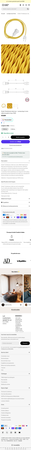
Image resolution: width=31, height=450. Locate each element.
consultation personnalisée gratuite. (15, 156)
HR (23, 447)
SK (14, 448)
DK (14, 447)
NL (7, 448)
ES (16, 447)
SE (16, 448)
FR (18, 447)
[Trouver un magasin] (20, 5)
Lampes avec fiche (11, 13)
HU (25, 447)
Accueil (3, 13)
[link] (8, 261)
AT (3, 447)
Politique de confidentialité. (7, 348)
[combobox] (15, 9)
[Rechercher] (28, 9)
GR (21, 447)
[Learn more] (3, 122)
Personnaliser (8, 119)
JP (5, 448)
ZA (25, 448)
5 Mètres (13, 129)
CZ (9, 447)
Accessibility (16, 445)
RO (12, 448)
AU (0, 447)
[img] (20, 316)
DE (12, 447)
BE (5, 447)
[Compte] (23, 5)
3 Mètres (5, 129)
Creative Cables (8, 437)
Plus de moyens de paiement (15, 145)
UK (20, 448)
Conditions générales (23, 347)
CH (7, 447)
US (23, 448)
